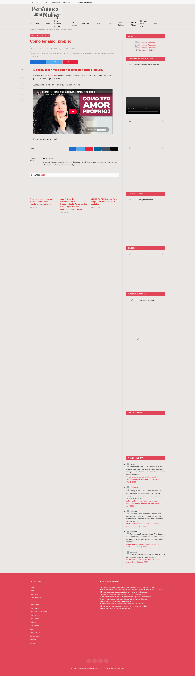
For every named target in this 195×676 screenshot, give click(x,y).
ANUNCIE (35, 2)
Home (38, 24)
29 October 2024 (141, 562)
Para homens (34, 608)
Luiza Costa (40, 49)
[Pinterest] (22, 92)
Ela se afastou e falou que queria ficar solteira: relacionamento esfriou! (41, 201)
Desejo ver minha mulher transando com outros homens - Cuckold (123, 599)
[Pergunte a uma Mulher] (46, 12)
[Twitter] (22, 81)
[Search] (164, 23)
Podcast (33, 622)
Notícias (85, 24)
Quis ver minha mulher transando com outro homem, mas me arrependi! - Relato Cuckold (131, 590)
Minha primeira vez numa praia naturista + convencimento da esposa (124, 592)
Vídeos (111, 24)
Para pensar (74, 23)
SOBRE (45, 2)
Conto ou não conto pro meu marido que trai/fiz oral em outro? (122, 604)
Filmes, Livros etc (143, 24)
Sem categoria (35, 636)
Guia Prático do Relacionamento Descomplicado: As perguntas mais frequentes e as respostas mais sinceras (73, 204)
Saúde (32, 629)
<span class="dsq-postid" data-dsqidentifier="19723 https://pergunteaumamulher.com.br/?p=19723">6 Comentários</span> (72, 53)
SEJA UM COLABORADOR (83, 2)
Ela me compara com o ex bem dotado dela (115, 608)
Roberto (134, 487)
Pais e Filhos (133, 23)
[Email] (22, 98)
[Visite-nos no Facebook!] (145, 48)
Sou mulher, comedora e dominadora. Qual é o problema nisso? (122, 594)
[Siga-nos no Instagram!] (145, 43)
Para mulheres (35, 615)
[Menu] (31, 23)
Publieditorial (34, 626)
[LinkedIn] (22, 86)
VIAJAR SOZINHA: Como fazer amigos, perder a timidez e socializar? (104, 201)
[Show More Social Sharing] (81, 62)
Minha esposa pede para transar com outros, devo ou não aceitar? (124, 606)
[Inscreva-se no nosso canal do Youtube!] (145, 45)
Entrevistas (98, 24)
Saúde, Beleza (121, 23)
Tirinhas (156, 24)
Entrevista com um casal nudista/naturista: (115, 601)
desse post (53, 75)
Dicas (47, 24)
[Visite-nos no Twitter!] (145, 50)
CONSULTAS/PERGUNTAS (61, 2)
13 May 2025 (142, 526)
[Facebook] (22, 75)
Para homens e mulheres (58, 24)
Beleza (32, 587)
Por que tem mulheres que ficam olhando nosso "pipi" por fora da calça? (126, 597)
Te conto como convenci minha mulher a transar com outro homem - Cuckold (127, 587)
